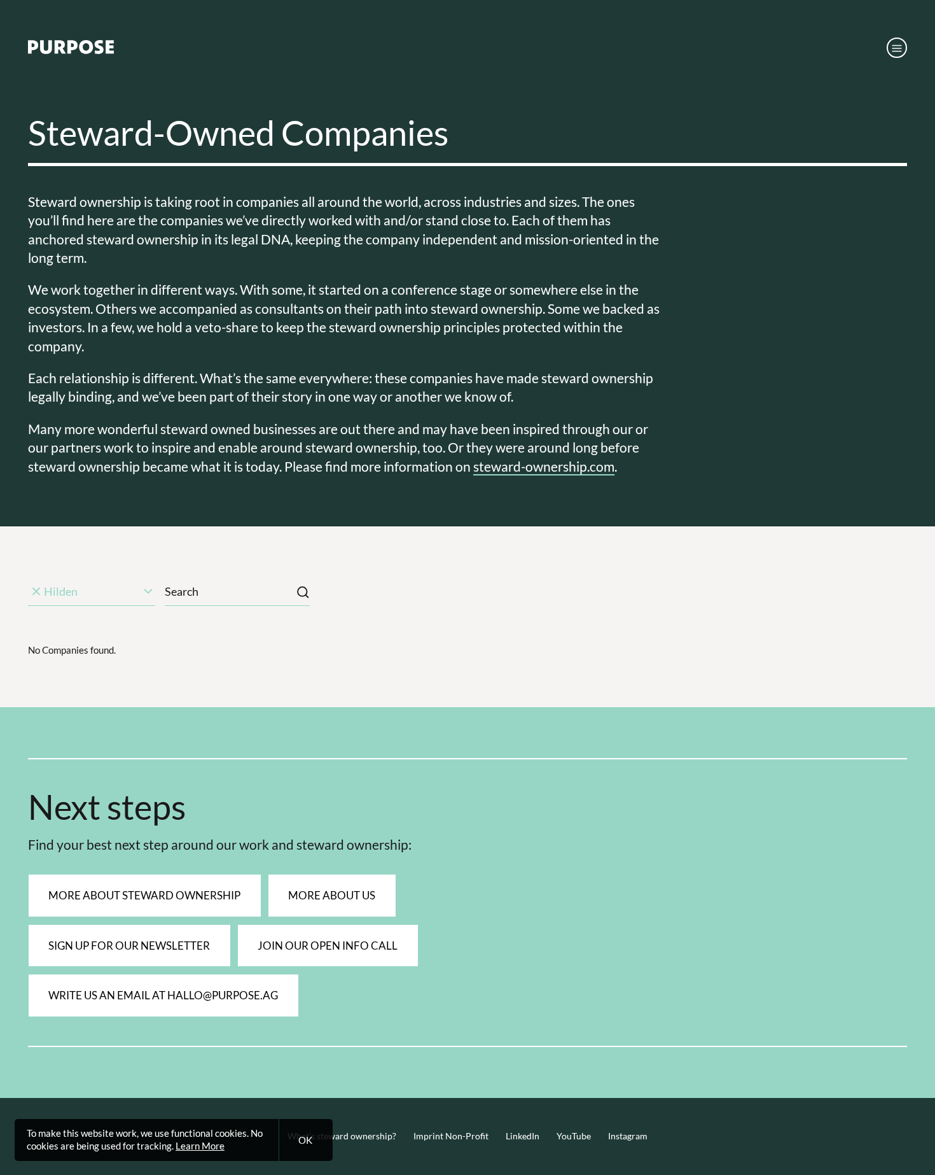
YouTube (574, 1136)
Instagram (628, 1136)
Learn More (200, 1145)
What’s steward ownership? (341, 1136)
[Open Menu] (897, 48)
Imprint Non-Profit (450, 1136)
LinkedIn (522, 1136)
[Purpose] (71, 50)
